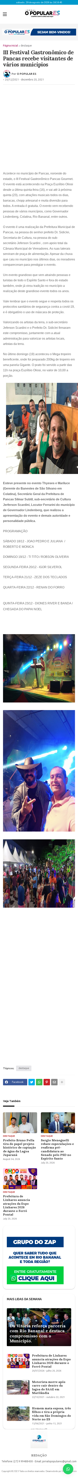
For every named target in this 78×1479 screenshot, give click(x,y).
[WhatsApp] (39, 1082)
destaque (26, 45)
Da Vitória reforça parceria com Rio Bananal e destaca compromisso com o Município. (38, 1333)
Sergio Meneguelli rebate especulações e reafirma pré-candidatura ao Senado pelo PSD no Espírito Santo (57, 1149)
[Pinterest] (47, 1082)
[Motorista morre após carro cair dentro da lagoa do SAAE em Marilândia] (18, 1387)
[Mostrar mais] (62, 1082)
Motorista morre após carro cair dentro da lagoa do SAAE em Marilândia (48, 1387)
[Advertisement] (39, 127)
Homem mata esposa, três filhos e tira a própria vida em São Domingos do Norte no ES (51, 1413)
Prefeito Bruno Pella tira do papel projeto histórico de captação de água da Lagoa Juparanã (19, 1147)
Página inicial (10, 45)
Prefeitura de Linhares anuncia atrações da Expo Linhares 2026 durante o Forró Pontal (16, 1205)
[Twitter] (31, 1082)
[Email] (54, 1082)
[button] (5, 14)
